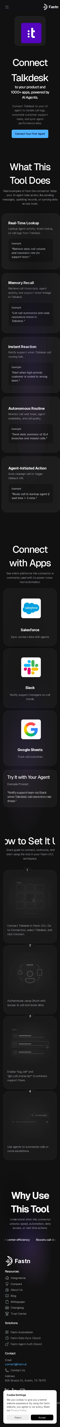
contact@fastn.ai (15, 1364)
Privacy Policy (18, 1410)
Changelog (17, 1307)
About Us (16, 1289)
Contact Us (18, 1370)
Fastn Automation (22, 1332)
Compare (16, 1284)
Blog (13, 1295)
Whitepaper (18, 1301)
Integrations (18, 1278)
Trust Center (19, 1313)
